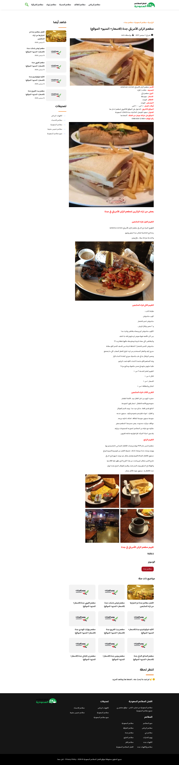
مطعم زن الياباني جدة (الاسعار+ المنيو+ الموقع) (83, 657)
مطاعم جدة (147, 569)
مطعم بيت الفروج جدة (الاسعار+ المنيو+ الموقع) (114, 631)
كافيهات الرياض (56, 115)
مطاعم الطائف (79, 5)
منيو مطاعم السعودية (54, 133)
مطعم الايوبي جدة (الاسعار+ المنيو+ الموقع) (84, 604)
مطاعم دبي (148, 732)
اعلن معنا (60, 759)
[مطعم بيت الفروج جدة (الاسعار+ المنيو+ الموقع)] (56, 95)
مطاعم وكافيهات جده (144, 747)
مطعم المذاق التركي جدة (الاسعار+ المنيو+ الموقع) (143, 657)
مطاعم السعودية (56, 124)
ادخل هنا (112, 109)
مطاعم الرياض (94, 5)
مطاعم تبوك (51, 5)
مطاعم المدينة (65, 5)
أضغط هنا (124, 115)
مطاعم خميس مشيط (55, 129)
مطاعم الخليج (129, 737)
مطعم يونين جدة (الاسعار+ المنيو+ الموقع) (114, 657)
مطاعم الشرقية (37, 5)
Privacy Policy (70, 759)
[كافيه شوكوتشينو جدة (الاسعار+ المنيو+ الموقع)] (56, 81)
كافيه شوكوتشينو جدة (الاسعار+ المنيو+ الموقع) (141, 631)
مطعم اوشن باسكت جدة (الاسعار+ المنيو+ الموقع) (114, 604)
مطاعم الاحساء (56, 120)
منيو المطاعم (147, 723)
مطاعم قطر (129, 742)
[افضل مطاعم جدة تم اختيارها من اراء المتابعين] (56, 36)
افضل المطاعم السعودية (125, 747)
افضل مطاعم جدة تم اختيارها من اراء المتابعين (142, 604)
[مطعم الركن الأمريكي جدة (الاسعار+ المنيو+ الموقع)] (111, 62)
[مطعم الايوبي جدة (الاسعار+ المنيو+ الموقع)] (56, 67)
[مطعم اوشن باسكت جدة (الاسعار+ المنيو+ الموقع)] (56, 52)
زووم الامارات (147, 737)
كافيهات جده (147, 742)
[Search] (26, 5)
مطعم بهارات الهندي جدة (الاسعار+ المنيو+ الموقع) (85, 631)
